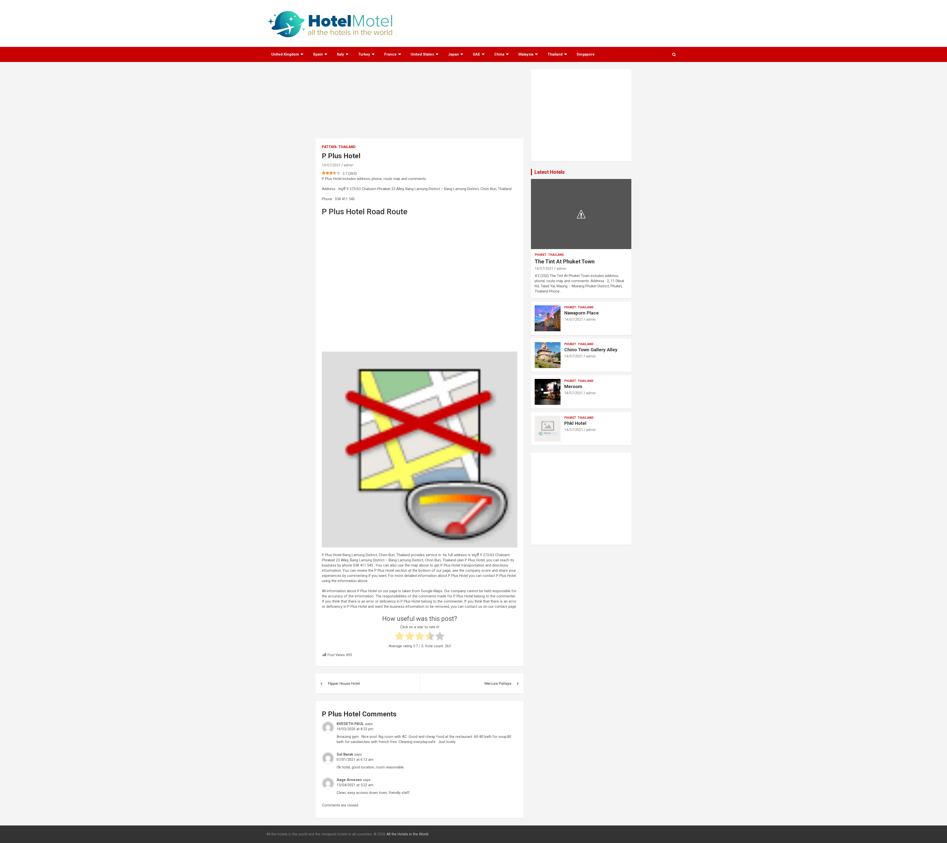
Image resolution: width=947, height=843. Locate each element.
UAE (476, 54)
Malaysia (525, 54)
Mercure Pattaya (498, 683)
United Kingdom (285, 54)
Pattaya (329, 147)
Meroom (573, 386)
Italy (340, 54)
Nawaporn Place (581, 313)
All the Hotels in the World (407, 834)
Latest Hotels (549, 172)
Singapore (586, 54)
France (390, 54)
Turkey (364, 54)
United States (422, 54)
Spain (318, 54)
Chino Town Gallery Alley (591, 350)
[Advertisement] (420, 103)
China (499, 54)
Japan (453, 54)
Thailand (555, 54)
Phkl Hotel (575, 423)
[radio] (399, 636)
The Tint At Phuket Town (565, 261)
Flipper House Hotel (344, 683)
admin (348, 165)
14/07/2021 (331, 165)
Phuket (540, 254)
